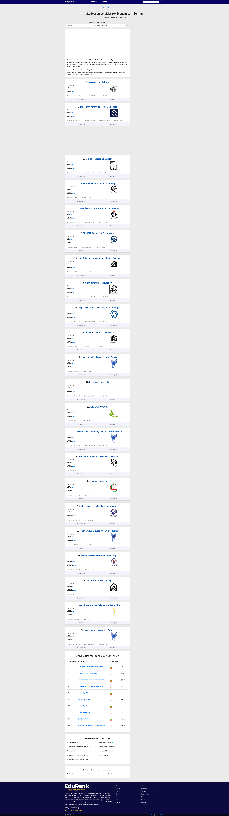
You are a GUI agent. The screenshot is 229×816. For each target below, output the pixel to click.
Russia (143, 799)
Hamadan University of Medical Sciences (91, 725)
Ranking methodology (73, 810)
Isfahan (118, 788)
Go (127, 25)
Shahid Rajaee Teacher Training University (97, 506)
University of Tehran (97, 82)
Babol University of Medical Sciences (90, 686)
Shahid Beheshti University (97, 282)
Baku (117, 794)
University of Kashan (85, 706)
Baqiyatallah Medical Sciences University (97, 456)
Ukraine (143, 797)
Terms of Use (150, 815)
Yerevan (118, 797)
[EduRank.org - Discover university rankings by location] (69, 2)
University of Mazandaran (87, 693)
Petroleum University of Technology (97, 555)
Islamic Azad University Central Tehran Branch (97, 431)
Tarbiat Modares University (97, 158)
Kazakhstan (145, 794)
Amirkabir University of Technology (97, 183)
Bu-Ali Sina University (85, 719)
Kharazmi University (97, 382)
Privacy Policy (159, 815)
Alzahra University (97, 406)
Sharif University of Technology (97, 233)
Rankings (113, 99)
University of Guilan (84, 712)
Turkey (143, 791)
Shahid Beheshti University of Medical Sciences (97, 258)
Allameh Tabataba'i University (97, 332)
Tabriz (118, 791)
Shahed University (97, 481)
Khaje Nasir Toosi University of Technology (97, 307)
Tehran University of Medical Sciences (97, 106)
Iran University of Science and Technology (97, 208)
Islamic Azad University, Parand (97, 630)
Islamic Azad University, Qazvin (88, 673)
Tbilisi (118, 799)
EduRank (123, 17)
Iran (118, 8)
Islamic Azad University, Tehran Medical (97, 530)
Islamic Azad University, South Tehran (97, 357)
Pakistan (144, 788)
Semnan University (84, 699)
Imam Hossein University (97, 580)
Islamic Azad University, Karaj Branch (90, 666)
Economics (106, 8)
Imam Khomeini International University (91, 679)
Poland (143, 802)
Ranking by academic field (97, 22)
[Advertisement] (80, 44)
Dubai (118, 802)
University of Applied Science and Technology (97, 605)
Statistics (80, 99)
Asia (113, 8)
